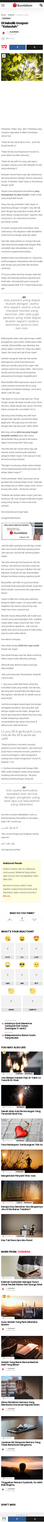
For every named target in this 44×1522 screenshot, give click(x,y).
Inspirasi (29, 1074)
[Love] (4, 1296)
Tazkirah (20, 1172)
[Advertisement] (22, 105)
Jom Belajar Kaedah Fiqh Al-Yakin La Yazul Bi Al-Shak (21, 1079)
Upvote (9, 919)
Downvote (34, 919)
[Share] (17, 1519)
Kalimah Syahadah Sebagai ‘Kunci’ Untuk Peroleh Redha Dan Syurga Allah (21, 1283)
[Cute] (4, 1052)
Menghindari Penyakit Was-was (18, 1175)
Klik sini (6, 896)
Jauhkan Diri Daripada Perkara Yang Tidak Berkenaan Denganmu (20, 1443)
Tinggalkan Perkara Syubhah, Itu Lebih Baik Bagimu (21, 1483)
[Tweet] (34, 47)
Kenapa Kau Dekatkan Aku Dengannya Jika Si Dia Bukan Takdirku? (22, 1208)
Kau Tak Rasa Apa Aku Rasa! (17, 1240)
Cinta (19, 1203)
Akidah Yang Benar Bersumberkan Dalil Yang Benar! (19, 1363)
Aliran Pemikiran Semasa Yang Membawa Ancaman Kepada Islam (20, 1403)
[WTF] (8, 1296)
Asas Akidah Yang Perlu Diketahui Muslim (19, 1323)
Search (41, 5)
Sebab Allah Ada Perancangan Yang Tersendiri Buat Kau (21, 1112)
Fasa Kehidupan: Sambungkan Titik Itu (22, 1144)
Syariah (19, 1074)
